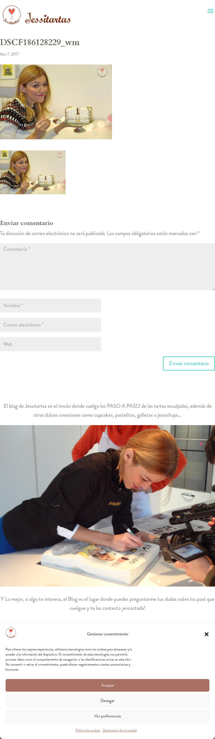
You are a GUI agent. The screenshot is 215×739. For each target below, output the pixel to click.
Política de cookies (88, 730)
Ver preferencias (107, 716)
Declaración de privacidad (120, 730)
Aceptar (107, 685)
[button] (206, 634)
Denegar (107, 701)
